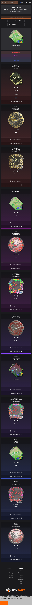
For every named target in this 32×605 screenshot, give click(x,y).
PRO (21, 584)
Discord (11, 575)
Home (21, 570)
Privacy (11, 573)
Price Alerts (21, 579)
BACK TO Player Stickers (17, 17)
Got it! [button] (4, 603)
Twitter (11, 577)
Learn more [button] (19, 598)
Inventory (21, 577)
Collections (21, 573)
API (21, 581)
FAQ (11, 570)
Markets (21, 575)
